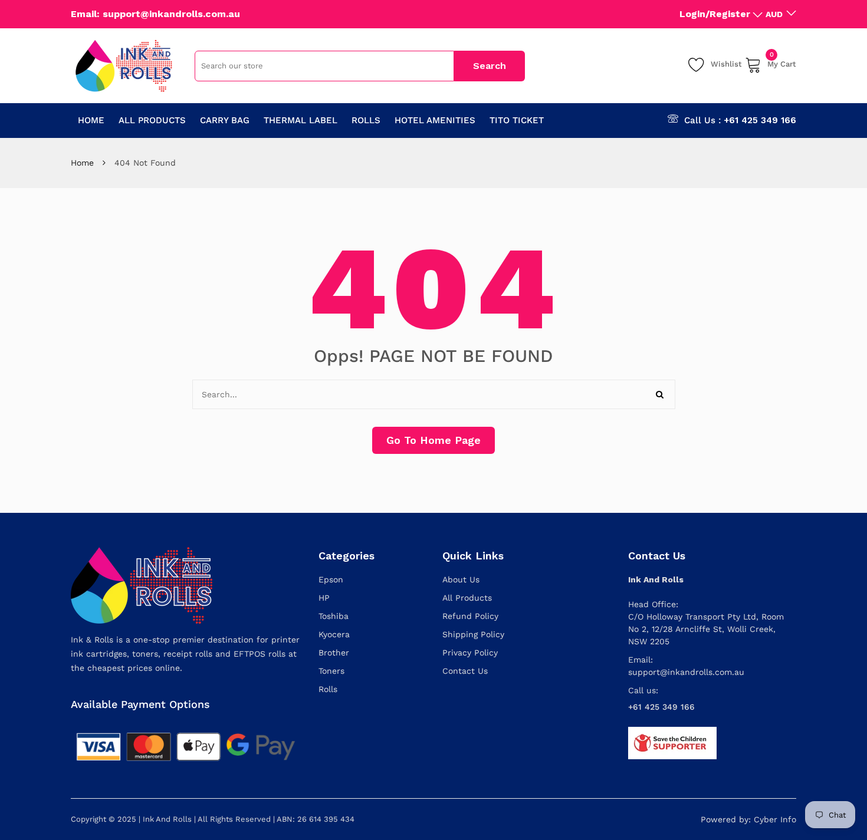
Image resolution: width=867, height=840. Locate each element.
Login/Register (714, 13)
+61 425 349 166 (760, 120)
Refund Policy (470, 616)
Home (82, 162)
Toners (331, 671)
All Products (467, 597)
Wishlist (726, 64)
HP (324, 597)
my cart (781, 62)
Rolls (327, 689)
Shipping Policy (473, 634)
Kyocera (334, 634)
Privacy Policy (470, 652)
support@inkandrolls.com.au (686, 672)
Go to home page (433, 440)
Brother (333, 652)
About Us (461, 579)
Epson (330, 579)
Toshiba (333, 616)
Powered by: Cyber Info (748, 819)
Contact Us (465, 671)
